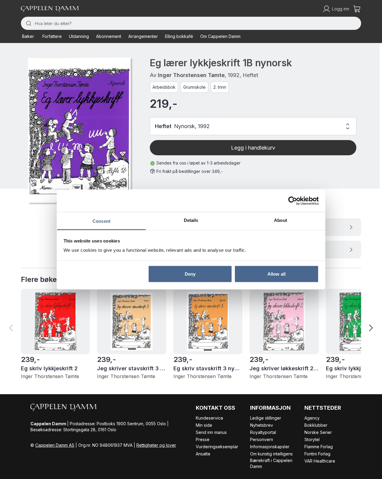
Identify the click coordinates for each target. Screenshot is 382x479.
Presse (203, 439)
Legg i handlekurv (253, 148)
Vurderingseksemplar (217, 446)
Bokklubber (315, 425)
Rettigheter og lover (156, 445)
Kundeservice (209, 417)
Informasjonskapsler (269, 446)
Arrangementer (143, 36)
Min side (204, 425)
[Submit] (28, 23)
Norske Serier (318, 432)
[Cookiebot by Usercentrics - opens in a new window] (293, 200)
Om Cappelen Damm (220, 36)
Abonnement (108, 36)
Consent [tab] (101, 221)
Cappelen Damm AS (54, 445)
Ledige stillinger (265, 417)
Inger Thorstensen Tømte (191, 75)
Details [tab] (191, 220)
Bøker (28, 36)
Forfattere (52, 36)
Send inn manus (211, 432)
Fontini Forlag (317, 453)
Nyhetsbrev (261, 425)
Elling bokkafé (179, 36)
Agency (312, 417)
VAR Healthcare (319, 460)
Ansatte (203, 453)
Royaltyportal (263, 432)
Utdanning (79, 36)
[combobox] (191, 23)
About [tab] (280, 220)
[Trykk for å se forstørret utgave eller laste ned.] (79, 129)
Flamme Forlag (318, 446)
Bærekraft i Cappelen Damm (271, 463)
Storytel (312, 439)
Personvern (261, 439)
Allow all (276, 273)
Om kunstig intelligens (271, 453)
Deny (190, 273)
